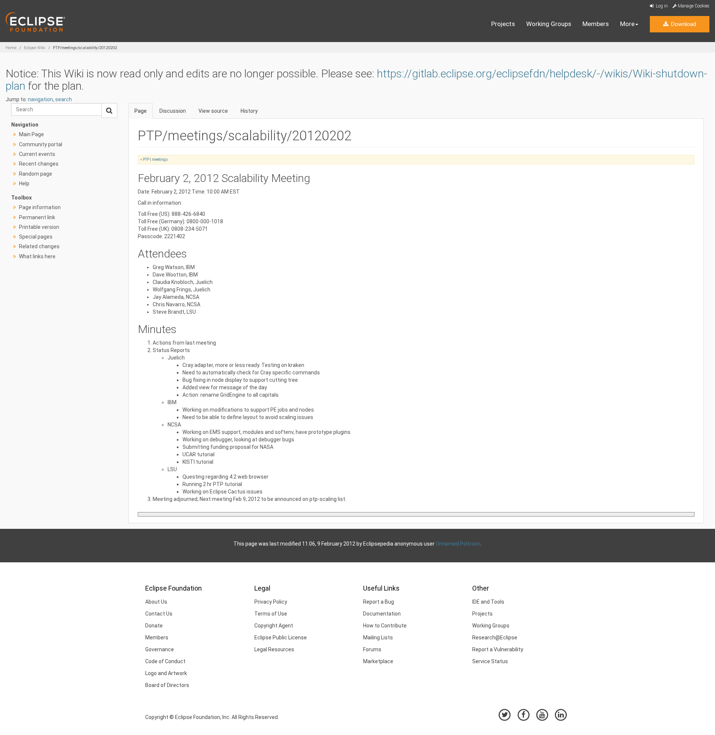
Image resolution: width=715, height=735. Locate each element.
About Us (156, 602)
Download (682, 24)
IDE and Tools (488, 602)
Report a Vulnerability (497, 649)
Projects (503, 24)
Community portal (40, 144)
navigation (40, 99)
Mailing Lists (378, 637)
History (249, 111)
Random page (35, 174)
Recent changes (38, 164)
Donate (154, 626)
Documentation (382, 614)
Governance (159, 649)
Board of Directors (167, 685)
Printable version (39, 227)
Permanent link (37, 217)
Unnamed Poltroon (458, 544)
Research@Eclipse (494, 637)
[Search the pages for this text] (109, 110)
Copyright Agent (273, 626)
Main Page (31, 134)
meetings (160, 159)
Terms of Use (270, 614)
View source (213, 111)
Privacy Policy (270, 602)
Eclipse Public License (280, 637)
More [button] (627, 24)
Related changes (39, 246)
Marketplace (378, 661)
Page (140, 111)
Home (11, 47)
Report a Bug (378, 602)
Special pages (36, 237)
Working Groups (548, 24)
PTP (146, 159)
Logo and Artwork (166, 673)
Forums (372, 649)
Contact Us (158, 614)
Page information (40, 207)
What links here (37, 256)
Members (595, 24)
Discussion (172, 111)
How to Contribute (385, 626)
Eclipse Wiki (34, 47)
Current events (37, 154)
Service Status (490, 661)
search (63, 99)
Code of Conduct (165, 661)
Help (24, 183)
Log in (661, 6)
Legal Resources (274, 649)
